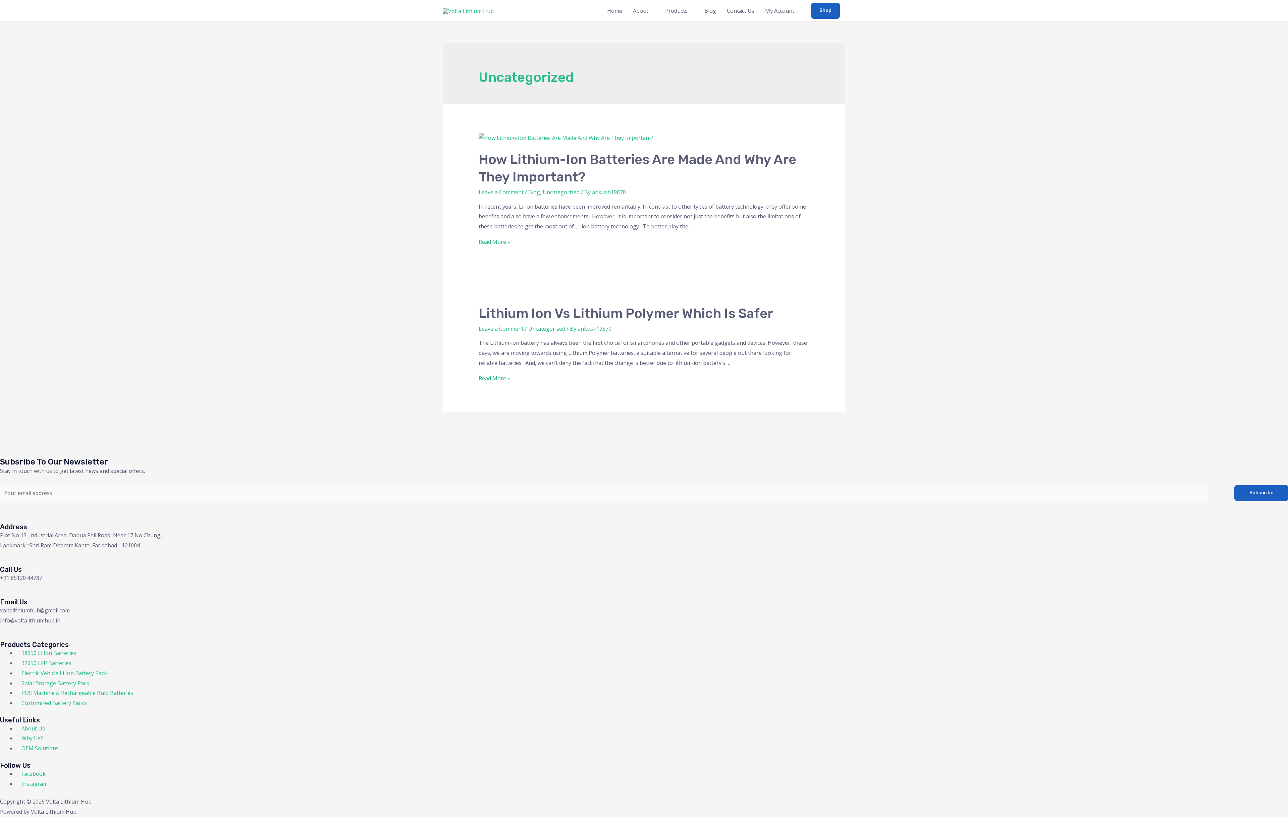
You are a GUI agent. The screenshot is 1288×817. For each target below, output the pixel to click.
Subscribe (1261, 493)
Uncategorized (561, 192)
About (640, 10)
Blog (710, 10)
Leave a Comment (501, 192)
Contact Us (740, 10)
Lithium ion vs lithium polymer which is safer (626, 313)
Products (676, 10)
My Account (779, 10)
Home (614, 10)
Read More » (494, 242)
